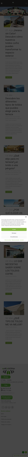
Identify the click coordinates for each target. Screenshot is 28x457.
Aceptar (14, 229)
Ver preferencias (14, 236)
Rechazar (14, 233)
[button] (26, 217)
